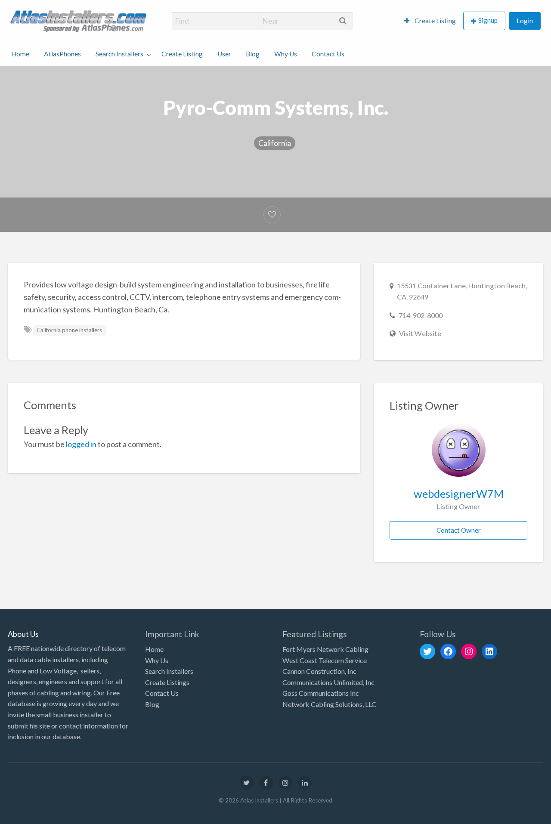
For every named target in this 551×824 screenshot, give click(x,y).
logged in (81, 444)
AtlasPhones (62, 54)
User (224, 54)
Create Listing (434, 21)
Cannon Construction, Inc (319, 671)
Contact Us (328, 54)
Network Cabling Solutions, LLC (329, 704)
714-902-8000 (421, 315)
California (274, 143)
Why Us (285, 54)
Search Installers (119, 54)
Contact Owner (458, 530)
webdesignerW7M (459, 493)
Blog (253, 54)
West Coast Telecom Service (324, 660)
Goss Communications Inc (320, 693)
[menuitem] (430, 21)
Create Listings (167, 682)
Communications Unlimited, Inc (328, 682)
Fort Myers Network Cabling (325, 649)
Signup (488, 20)
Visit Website (420, 333)
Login (525, 21)
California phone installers (69, 330)
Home (20, 54)
